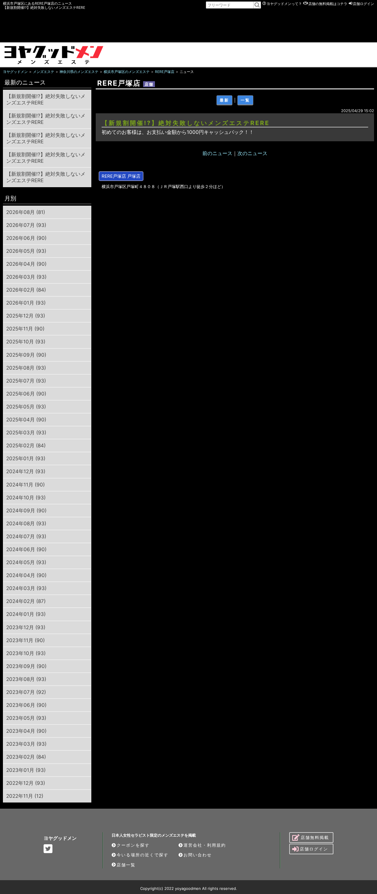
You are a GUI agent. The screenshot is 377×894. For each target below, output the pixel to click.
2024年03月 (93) (26, 588)
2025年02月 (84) (26, 445)
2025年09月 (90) (26, 355)
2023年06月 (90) (26, 705)
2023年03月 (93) (26, 744)
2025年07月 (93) (26, 381)
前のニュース (217, 153)
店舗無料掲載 (315, 837)
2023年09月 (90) (26, 666)
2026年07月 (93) (26, 225)
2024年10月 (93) (26, 498)
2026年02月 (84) (26, 290)
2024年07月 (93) (26, 536)
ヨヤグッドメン (60, 838)
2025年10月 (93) (25, 342)
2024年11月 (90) (25, 485)
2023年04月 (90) (26, 731)
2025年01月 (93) (25, 458)
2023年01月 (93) (26, 770)
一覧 (245, 100)
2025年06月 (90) (26, 394)
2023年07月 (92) (26, 692)
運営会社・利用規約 (204, 845)
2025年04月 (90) (26, 420)
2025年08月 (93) (26, 368)
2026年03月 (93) (26, 277)
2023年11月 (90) (25, 640)
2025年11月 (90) (25, 329)
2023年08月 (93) (26, 679)
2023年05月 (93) (26, 718)
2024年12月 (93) (25, 471)
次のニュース (252, 153)
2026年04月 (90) (26, 264)
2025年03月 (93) (26, 433)
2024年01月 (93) (26, 614)
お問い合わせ (197, 854)
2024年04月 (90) (26, 575)
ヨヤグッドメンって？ (284, 3)
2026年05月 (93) (26, 251)
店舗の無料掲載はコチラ (327, 3)
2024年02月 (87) (26, 601)
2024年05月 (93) (26, 562)
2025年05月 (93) (26, 407)
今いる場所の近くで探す (142, 854)
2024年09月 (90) (26, 511)
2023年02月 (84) (26, 757)
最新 (224, 100)
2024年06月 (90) (26, 549)
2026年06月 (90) (26, 238)
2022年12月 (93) (25, 783)
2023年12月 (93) (25, 627)
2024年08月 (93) (26, 523)
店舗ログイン (363, 3)
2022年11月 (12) (24, 796)
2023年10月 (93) (26, 653)
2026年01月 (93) (26, 303)
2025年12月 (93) (25, 316)
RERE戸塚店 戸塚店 (121, 176)
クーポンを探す (133, 845)
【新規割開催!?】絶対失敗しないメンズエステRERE (45, 99)
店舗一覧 (126, 864)
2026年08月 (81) (25, 212)
